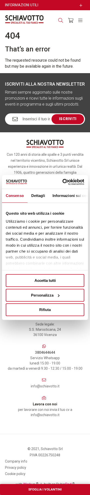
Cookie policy (15, 474)
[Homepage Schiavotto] (24, 19)
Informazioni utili (21, 5)
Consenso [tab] (15, 195)
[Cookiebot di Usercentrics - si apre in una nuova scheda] (63, 182)
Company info (16, 461)
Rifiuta (45, 310)
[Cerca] (61, 20)
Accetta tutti (45, 280)
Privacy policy (15, 468)
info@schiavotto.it (45, 386)
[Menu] (80, 20)
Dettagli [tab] (38, 195)
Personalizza (42, 295)
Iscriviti (67, 119)
